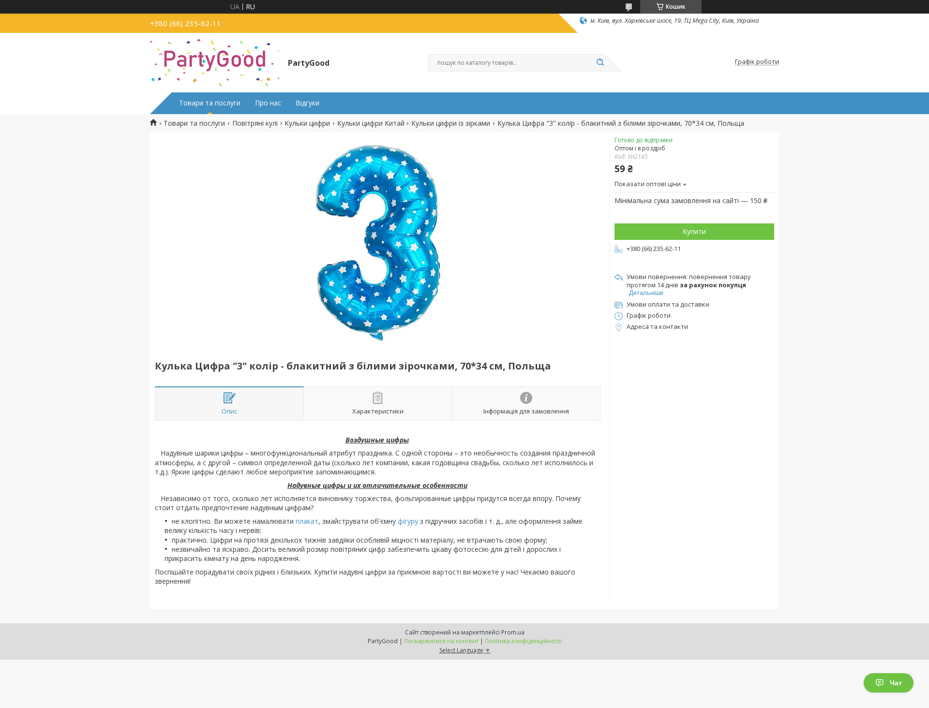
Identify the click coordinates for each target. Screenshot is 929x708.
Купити (694, 231)
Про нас (268, 103)
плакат (307, 521)
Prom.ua (512, 632)
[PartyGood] (214, 62)
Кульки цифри (307, 123)
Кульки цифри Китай (371, 123)
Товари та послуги (209, 103)
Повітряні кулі (255, 123)
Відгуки (307, 103)
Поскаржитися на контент (441, 641)
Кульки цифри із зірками (450, 123)
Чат (896, 683)
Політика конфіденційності (523, 641)
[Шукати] (600, 63)
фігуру (408, 521)
